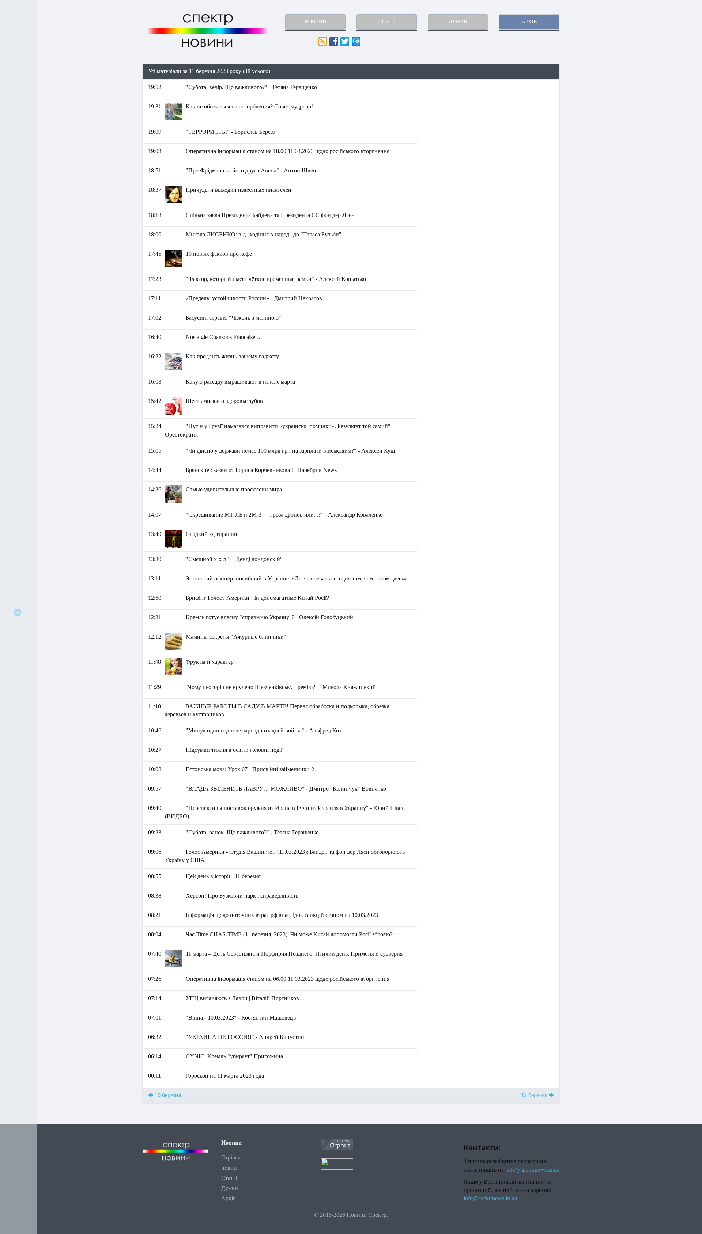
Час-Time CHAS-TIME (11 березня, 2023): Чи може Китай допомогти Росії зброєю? (289, 934)
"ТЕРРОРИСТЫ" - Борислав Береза (230, 132)
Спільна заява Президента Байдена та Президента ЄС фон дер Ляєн (270, 215)
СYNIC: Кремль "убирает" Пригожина (234, 1056)
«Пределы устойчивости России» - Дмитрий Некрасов (253, 298)
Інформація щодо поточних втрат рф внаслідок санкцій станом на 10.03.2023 (282, 915)
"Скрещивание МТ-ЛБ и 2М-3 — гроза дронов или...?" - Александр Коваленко (284, 514)
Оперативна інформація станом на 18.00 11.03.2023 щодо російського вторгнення (287, 151)
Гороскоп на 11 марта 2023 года (224, 1076)
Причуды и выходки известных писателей (238, 190)
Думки (229, 1188)
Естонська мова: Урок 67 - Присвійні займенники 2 (250, 769)
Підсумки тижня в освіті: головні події (234, 750)
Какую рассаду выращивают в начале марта (240, 381)
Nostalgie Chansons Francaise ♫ (223, 337)
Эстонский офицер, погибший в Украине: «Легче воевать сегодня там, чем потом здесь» (296, 578)
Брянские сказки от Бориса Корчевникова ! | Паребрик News (261, 470)
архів (529, 21)
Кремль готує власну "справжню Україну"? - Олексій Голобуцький (269, 617)
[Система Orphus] (337, 1143)
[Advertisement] (493, 131)
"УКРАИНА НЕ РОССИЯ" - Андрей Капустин (245, 1037)
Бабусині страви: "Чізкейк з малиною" (233, 318)
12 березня (535, 1095)
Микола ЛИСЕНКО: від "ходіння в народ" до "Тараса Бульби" (263, 234)
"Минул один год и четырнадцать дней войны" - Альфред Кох (264, 730)
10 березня (167, 1095)
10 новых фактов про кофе (219, 254)
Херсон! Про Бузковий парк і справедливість (242, 895)
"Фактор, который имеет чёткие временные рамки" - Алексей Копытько (276, 279)
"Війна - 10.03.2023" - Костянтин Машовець (241, 1017)
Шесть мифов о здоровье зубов (224, 401)
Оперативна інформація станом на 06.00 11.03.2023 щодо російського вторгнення (287, 979)
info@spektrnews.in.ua (490, 1198)
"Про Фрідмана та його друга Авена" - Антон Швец (251, 170)
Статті (229, 1178)
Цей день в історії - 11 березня (223, 876)
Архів (228, 1198)
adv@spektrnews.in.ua (533, 1169)
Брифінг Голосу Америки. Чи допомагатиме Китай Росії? (257, 598)
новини (315, 21)
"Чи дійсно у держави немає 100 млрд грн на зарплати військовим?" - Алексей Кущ (290, 450)
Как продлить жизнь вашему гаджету (232, 356)
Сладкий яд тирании (211, 534)
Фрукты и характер (209, 662)
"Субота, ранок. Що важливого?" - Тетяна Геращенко (252, 832)
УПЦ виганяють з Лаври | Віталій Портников (242, 998)
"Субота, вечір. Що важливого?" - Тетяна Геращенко (251, 87)
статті (387, 21)
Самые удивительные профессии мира (234, 489)
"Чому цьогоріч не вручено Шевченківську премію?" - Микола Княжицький (280, 687)
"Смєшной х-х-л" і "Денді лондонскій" (234, 559)
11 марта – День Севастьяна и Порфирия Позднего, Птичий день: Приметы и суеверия (294, 954)
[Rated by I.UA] (337, 1163)
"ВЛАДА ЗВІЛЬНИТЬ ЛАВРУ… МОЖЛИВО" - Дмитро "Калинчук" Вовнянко (286, 788)
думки (458, 21)
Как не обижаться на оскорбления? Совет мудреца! (249, 106)
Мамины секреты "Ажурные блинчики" (236, 636)
